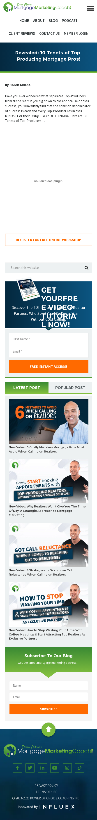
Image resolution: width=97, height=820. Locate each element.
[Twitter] (30, 768)
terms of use (46, 792)
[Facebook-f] (17, 768)
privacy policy (46, 785)
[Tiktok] (79, 768)
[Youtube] (54, 768)
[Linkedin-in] (42, 768)
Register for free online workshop (48, 239)
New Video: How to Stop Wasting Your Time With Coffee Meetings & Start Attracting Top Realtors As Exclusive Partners (47, 634)
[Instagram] (67, 768)
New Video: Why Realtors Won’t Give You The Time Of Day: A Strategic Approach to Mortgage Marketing (47, 511)
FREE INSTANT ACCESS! (48, 366)
